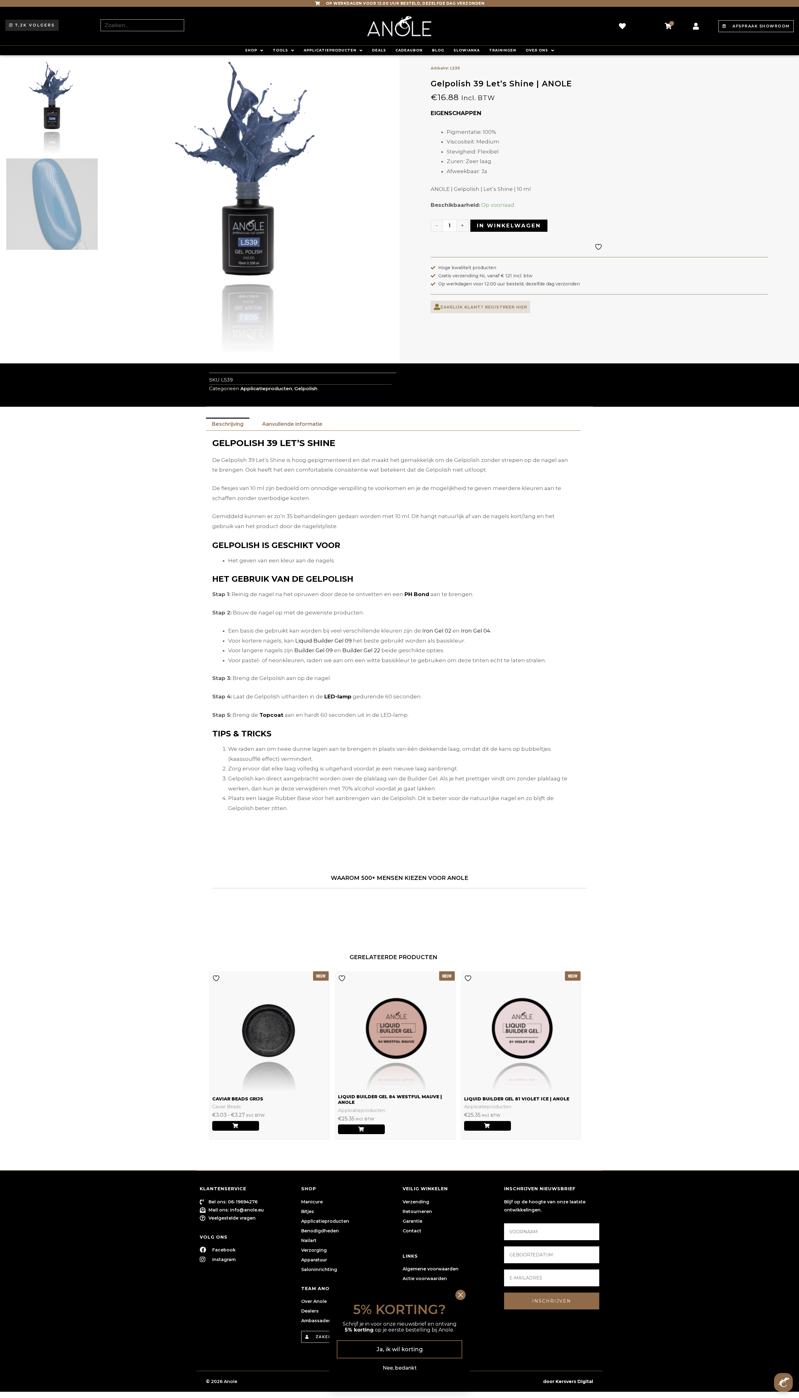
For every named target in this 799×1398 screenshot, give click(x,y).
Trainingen (502, 50)
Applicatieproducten (330, 50)
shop (251, 50)
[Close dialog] (460, 1294)
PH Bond (416, 594)
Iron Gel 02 (436, 631)
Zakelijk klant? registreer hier (483, 306)
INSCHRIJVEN (551, 1301)
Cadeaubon (409, 50)
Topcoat (271, 715)
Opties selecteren (235, 1126)
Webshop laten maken (515, 1381)
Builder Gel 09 (313, 650)
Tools (280, 50)
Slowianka (466, 50)
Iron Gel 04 (475, 631)
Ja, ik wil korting (399, 1349)
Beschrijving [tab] (227, 424)
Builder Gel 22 (361, 650)
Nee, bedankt (400, 1368)
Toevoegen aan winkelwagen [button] (361, 1129)
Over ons (537, 50)
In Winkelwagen (509, 225)
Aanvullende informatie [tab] (292, 424)
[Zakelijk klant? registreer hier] (437, 307)
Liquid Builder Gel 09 (323, 641)
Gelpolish (305, 388)
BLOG (438, 50)
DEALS (379, 50)
